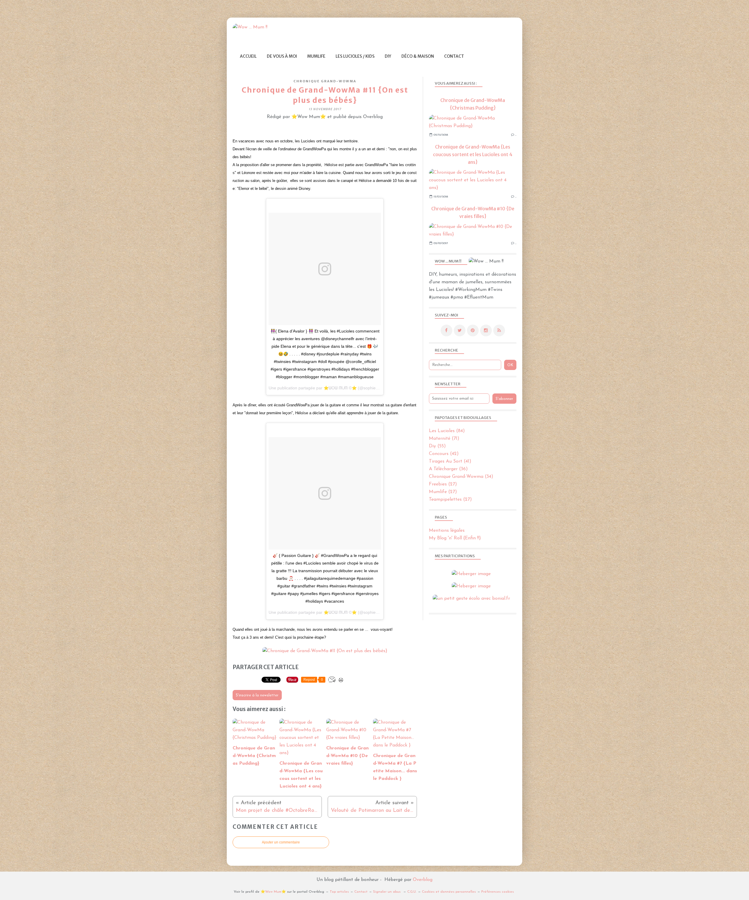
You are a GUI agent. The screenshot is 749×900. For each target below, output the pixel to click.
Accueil (248, 56)
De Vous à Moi (282, 56)
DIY (388, 56)
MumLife (316, 56)
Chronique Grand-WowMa (324, 81)
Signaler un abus (387, 892)
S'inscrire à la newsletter (257, 695)
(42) (444, 453)
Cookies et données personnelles (449, 892)
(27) (443, 484)
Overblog (422, 879)
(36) (448, 469)
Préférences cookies (497, 892)
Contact (454, 56)
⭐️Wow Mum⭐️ (273, 892)
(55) (437, 446)
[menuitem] (248, 56)
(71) (444, 438)
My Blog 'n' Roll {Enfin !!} (455, 538)
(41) (450, 461)
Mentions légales (447, 530)
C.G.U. (411, 892)
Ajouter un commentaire (281, 842)
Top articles (339, 892)
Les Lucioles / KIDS (355, 56)
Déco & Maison (417, 56)
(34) (461, 476)
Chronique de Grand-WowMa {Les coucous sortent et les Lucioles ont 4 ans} (472, 154)
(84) (447, 431)
